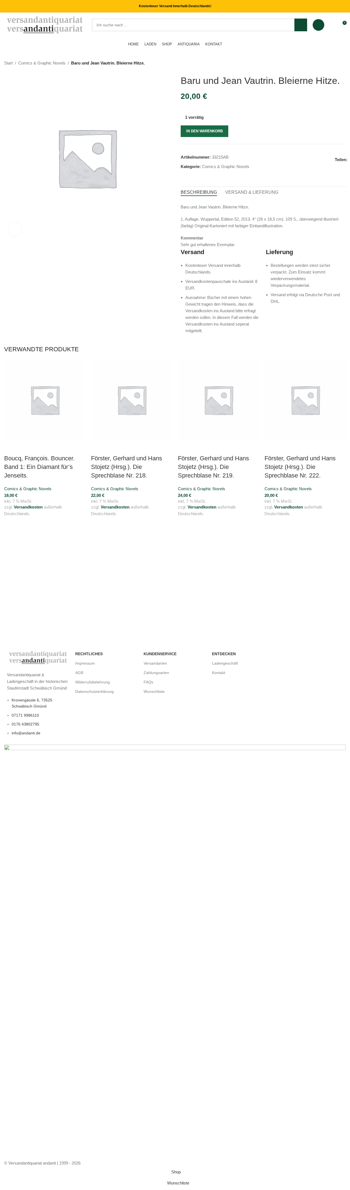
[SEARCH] (300, 25)
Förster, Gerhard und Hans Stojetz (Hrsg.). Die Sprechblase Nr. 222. (300, 467)
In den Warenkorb (204, 131)
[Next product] (342, 63)
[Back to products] (336, 63)
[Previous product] (329, 63)
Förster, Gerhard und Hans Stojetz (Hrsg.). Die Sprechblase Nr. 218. (126, 467)
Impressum (85, 663)
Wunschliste (154, 691)
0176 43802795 (25, 724)
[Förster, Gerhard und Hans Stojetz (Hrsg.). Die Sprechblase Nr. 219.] (218, 400)
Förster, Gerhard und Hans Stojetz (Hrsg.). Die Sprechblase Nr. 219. (213, 467)
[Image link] (38, 657)
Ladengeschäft (225, 663)
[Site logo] (45, 24)
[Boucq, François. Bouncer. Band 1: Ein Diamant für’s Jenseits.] (44, 400)
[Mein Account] (318, 24)
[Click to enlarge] (15, 229)
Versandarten (155, 663)
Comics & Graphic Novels (42, 63)
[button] (11, 447)
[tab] (199, 192)
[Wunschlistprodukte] (332, 24)
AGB (79, 672)
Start (8, 63)
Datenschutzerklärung (94, 691)
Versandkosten (28, 507)
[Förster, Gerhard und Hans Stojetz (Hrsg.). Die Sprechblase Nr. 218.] (131, 400)
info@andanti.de (26, 733)
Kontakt (218, 672)
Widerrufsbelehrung (92, 682)
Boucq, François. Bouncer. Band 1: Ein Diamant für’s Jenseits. (39, 467)
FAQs (148, 682)
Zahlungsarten (156, 672)
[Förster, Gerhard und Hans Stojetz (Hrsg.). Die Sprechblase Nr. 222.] (305, 400)
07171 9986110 (25, 715)
